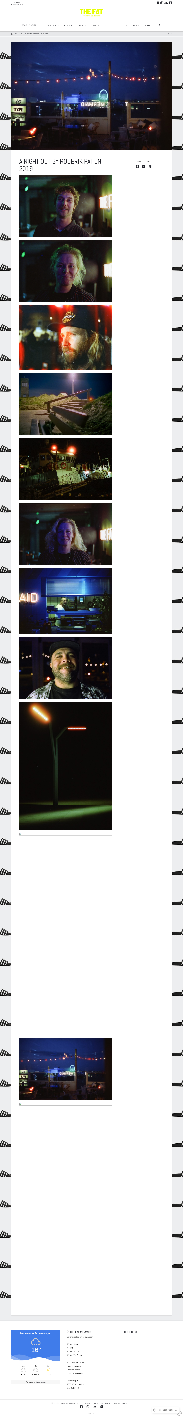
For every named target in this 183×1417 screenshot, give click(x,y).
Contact (132, 1403)
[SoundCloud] (166, 3)
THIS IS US (108, 1403)
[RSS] (170, 3)
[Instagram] (161, 3)
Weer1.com (41, 1382)
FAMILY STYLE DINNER (94, 1403)
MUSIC (124, 1403)
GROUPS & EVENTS (68, 1403)
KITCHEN (80, 1403)
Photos (117, 1403)
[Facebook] (158, 3)
